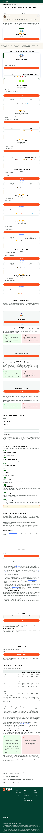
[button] (21, 421)
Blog (25, 793)
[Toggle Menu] (39, 1)
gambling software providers (25, 723)
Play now (21, 95)
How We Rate (26, 795)
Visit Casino (21, 39)
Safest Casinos (35, 794)
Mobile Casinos (35, 790)
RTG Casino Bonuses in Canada (15, 46)
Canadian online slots (13, 533)
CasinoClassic (18, 566)
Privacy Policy (26, 798)
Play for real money (21, 654)
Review (21, 324)
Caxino (17, 794)
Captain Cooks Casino (32, 580)
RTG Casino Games (36, 45)
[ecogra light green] (28, 807)
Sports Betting (35, 792)
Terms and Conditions (28, 800)
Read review (21, 152)
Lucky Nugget (18, 795)
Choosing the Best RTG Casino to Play (26, 46)
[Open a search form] (37, 1)
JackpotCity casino (15, 587)
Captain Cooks (18, 792)
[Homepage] (6, 2)
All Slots (17, 790)
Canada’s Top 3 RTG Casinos (5, 46)
